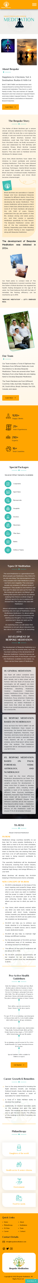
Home (6, 1222)
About (22, 1222)
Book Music (31, 1281)
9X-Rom (7, 1228)
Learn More (9, 107)
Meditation (23, 1225)
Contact (22, 1231)
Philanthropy (8, 1225)
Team (21, 1228)
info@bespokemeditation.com (16, 1242)
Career (6, 1231)
